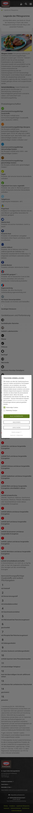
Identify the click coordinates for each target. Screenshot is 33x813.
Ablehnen (16, 422)
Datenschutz (20, 435)
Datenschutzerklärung (18, 400)
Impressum (12, 435)
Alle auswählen (16, 416)
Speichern (16, 427)
